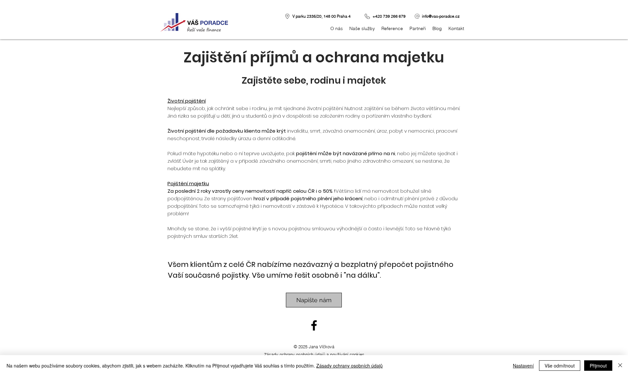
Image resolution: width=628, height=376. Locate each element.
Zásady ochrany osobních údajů (349, 365)
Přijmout (598, 365)
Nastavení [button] (523, 365)
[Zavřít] (620, 365)
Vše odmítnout (560, 365)
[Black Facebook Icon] (314, 325)
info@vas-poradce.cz (441, 16)
